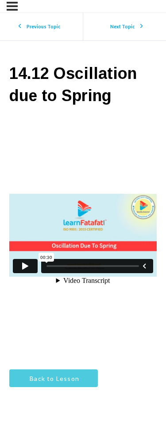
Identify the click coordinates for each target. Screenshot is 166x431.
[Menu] (12, 6)
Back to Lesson (53, 378)
